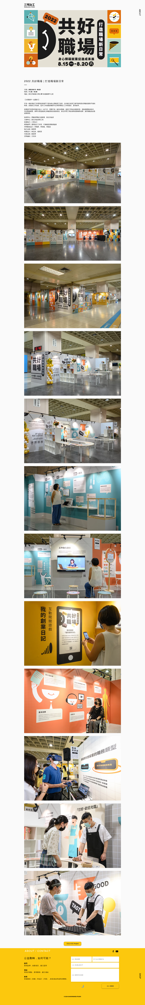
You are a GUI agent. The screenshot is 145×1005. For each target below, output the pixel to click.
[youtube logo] (117, 951)
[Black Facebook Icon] (113, 951)
